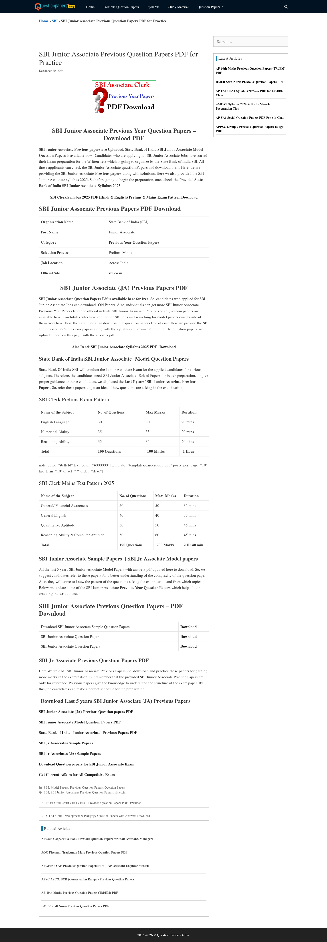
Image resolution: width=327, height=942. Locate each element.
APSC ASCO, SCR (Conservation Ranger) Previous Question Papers (87, 879)
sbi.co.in (120, 792)
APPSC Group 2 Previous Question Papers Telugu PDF (250, 128)
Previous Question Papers (121, 6)
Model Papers (59, 787)
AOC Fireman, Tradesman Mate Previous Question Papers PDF (84, 852)
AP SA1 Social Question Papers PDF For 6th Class (250, 117)
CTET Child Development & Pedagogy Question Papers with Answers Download (98, 815)
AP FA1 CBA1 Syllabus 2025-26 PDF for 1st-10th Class (249, 93)
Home (90, 6)
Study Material (178, 6)
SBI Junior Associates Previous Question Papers (82, 792)
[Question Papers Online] (56, 6)
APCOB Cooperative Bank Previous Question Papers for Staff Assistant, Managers (97, 838)
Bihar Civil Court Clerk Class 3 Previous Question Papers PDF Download (93, 803)
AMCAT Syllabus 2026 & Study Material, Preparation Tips (244, 106)
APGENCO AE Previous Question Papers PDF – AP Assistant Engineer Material (95, 865)
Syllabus (153, 6)
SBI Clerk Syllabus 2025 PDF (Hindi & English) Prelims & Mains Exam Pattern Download (124, 197)
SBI (55, 21)
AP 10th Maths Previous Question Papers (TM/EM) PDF (79, 892)
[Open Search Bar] (286, 6)
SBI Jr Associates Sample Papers (66, 743)
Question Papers (209, 6)
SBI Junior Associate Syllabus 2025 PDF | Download (133, 346)
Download (188, 626)
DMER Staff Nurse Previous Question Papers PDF (75, 906)
